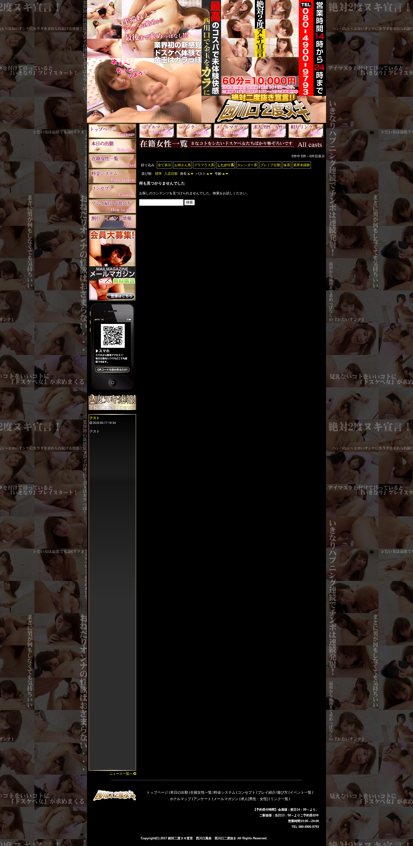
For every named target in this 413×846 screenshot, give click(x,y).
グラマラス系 (204, 165)
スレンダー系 (247, 165)
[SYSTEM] (112, 176)
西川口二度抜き (225, 838)
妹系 (286, 165)
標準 (158, 173)
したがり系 (225, 165)
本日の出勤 (179, 792)
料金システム (224, 792)
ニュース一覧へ (121, 773)
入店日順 (171, 173)
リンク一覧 (279, 799)
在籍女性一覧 (201, 792)
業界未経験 (301, 165)
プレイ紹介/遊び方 (273, 792)
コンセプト (246, 792)
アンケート (202, 799)
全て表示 (164, 165)
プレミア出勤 (270, 165)
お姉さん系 (182, 165)
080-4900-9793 (309, 827)
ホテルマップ (180, 799)
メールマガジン (226, 799)
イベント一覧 (300, 792)
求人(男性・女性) (254, 799)
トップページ (157, 792)
